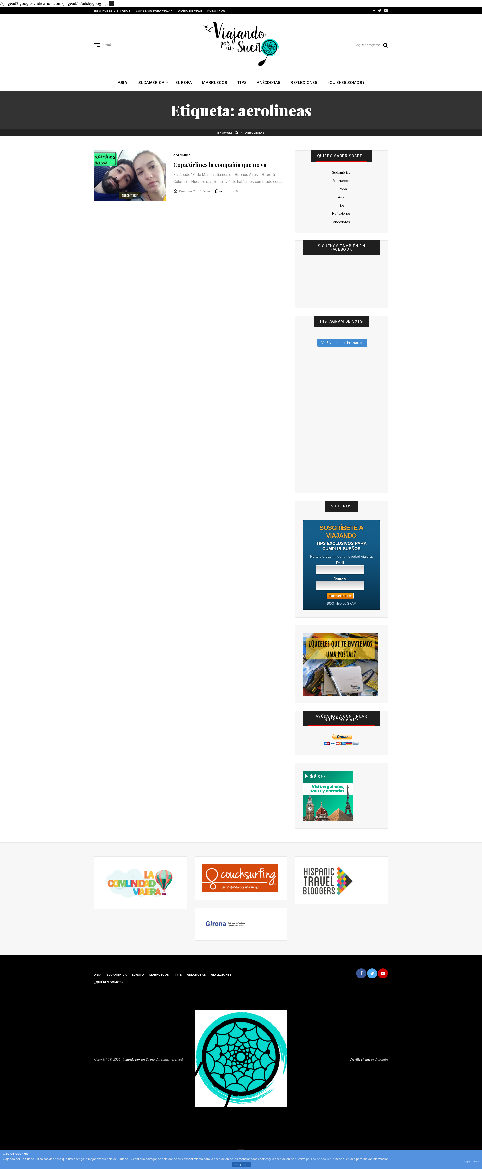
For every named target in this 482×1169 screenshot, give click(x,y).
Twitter (379, 10)
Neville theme (360, 1059)
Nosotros (216, 10)
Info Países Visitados (112, 10)
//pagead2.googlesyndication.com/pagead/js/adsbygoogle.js (54, 3)
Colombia (182, 155)
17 (221, 191)
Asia (122, 82)
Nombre (340, 578)
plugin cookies (471, 1161)
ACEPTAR (241, 1164)
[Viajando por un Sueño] (241, 44)
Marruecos (214, 82)
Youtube (386, 10)
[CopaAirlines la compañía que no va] (130, 175)
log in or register (367, 44)
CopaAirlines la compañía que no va (219, 164)
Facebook (374, 10)
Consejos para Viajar (154, 10)
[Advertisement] (111, 3)
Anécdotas (268, 82)
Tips (242, 82)
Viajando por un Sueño (138, 1059)
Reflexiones (303, 82)
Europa (184, 82)
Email (340, 563)
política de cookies (318, 1159)
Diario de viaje (190, 10)
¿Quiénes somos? (345, 82)
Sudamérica (151, 82)
